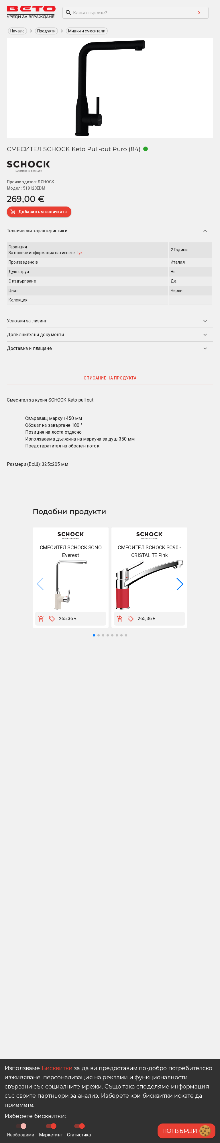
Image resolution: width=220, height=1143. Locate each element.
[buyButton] (41, 619)
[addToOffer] (52, 619)
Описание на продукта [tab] (110, 378)
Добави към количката (42, 211)
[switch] (53, 1126)
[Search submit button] (199, 12)
